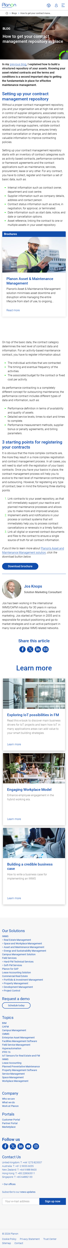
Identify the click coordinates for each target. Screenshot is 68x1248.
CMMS (5, 1034)
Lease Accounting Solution (16, 972)
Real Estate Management (17, 940)
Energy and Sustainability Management (25, 950)
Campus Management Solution (19, 954)
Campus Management (14, 1030)
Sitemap (6, 1243)
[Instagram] (36, 1146)
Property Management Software (19, 1070)
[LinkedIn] (38, 649)
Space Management (13, 1077)
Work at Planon (10, 1106)
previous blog (18, 64)
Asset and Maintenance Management (24, 947)
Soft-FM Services (13, 965)
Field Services (9, 958)
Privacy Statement (30, 1239)
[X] (30, 649)
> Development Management (17, 987)
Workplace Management (15, 1081)
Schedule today (16, 1005)
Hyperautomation (11, 1048)
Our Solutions (13, 931)
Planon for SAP (10, 968)
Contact (18, 1243)
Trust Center (49, 1239)
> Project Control (11, 990)
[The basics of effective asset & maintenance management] (34, 334)
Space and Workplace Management (23, 943)
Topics (7, 1017)
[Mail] (45, 649)
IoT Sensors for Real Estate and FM (21, 1055)
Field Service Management (16, 1044)
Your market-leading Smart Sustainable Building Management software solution (7, 13)
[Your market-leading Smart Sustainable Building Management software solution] (9, 5)
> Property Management (15, 983)
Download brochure (20, 566)
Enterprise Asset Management (18, 1037)
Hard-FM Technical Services (18, 961)
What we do (8, 1102)
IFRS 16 (6, 1052)
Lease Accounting (11, 1063)
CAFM (5, 1026)
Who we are (8, 1098)
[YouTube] (28, 1146)
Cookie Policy (9, 1239)
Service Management (13, 1073)
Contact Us (11, 1157)
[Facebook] (22, 649)
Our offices (10, 1184)
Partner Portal (9, 1123)
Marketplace (9, 1127)
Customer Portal (11, 1119)
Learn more (14, 744)
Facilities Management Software (19, 1041)
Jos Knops (33, 586)
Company (10, 1093)
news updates (27, 1192)
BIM (4, 1023)
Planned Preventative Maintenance (21, 1066)
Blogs (14, 13)
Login (56, 5)
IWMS (5, 936)
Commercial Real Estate (15, 976)
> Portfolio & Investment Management (22, 979)
